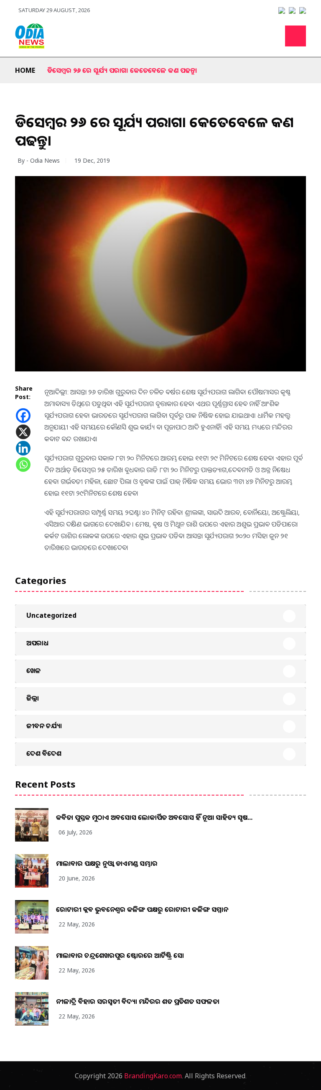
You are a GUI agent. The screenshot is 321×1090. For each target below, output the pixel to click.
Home (25, 70)
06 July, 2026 (75, 832)
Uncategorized (51, 615)
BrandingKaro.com (153, 1075)
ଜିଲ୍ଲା (32, 698)
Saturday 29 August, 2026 (54, 10)
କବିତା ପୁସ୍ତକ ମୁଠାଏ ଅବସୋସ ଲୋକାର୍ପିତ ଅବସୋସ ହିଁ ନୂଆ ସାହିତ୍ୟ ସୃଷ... (154, 817)
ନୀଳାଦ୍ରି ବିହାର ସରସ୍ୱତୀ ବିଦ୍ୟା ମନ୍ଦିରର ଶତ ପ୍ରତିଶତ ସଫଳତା (137, 1001)
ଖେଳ (33, 670)
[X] (23, 432)
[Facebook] (23, 415)
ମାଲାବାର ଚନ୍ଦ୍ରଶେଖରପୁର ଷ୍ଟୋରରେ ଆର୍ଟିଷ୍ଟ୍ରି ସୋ (120, 955)
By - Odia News (39, 160)
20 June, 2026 (77, 878)
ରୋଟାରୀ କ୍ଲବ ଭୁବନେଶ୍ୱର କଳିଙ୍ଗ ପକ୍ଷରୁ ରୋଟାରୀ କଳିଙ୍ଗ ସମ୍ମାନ (142, 909)
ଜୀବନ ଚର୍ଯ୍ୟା (44, 725)
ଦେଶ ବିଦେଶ (43, 753)
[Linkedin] (23, 448)
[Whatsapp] (23, 464)
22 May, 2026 (77, 924)
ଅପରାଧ (37, 642)
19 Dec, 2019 (92, 160)
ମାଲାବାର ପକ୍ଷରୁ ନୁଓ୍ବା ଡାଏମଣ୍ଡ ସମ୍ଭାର (107, 863)
